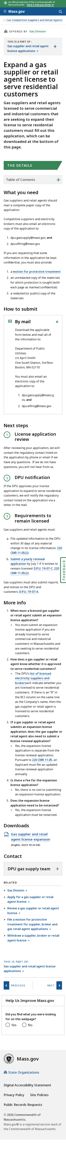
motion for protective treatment (37, 272)
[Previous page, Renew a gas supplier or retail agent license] (6, 985)
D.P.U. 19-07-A (28, 592)
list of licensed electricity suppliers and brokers (33, 678)
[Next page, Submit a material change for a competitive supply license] (59, 985)
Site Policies (39, 1095)
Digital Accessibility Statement (27, 1085)
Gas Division (37, 31)
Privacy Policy (14, 1095)
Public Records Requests (23, 1104)
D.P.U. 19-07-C (43, 568)
